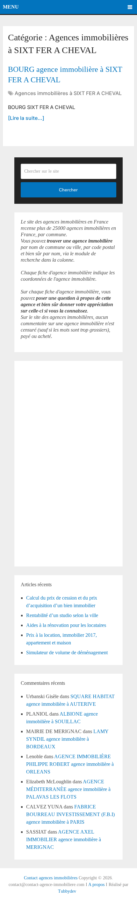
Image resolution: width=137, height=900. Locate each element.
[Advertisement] (40, 462)
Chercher (68, 189)
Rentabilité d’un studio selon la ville (62, 615)
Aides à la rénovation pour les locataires (66, 625)
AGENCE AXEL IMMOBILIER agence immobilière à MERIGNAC (63, 839)
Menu (11, 7)
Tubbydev (67, 891)
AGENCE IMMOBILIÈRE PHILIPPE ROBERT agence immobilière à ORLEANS (70, 764)
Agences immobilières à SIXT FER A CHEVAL (68, 93)
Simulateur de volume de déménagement (67, 652)
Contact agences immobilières (50, 878)
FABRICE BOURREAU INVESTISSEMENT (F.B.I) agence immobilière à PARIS (70, 814)
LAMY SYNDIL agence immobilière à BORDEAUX (67, 739)
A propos (96, 884)
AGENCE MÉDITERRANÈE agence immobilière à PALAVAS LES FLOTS (68, 789)
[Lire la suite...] (26, 118)
